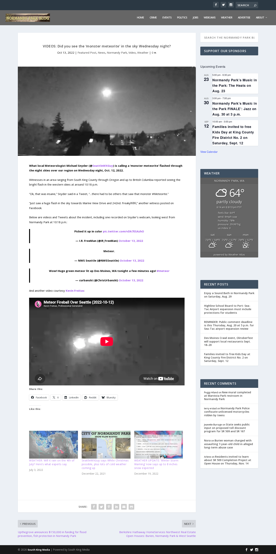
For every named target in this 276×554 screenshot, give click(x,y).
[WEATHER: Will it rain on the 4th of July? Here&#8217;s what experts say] (53, 445)
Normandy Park (117, 52)
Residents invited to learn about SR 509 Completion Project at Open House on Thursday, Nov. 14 (227, 460)
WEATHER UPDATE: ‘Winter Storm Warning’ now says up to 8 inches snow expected (156, 464)
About (260, 17)
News (101, 52)
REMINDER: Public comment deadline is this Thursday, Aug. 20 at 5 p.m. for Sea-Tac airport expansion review (229, 325)
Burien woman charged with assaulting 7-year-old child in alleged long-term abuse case (228, 444)
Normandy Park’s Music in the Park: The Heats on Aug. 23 (234, 85)
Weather (226, 17)
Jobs (195, 17)
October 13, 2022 (131, 241)
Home (140, 17)
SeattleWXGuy (102, 165)
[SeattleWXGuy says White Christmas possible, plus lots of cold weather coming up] (106, 445)
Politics (182, 17)
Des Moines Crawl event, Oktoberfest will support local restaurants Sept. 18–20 (228, 341)
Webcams (209, 17)
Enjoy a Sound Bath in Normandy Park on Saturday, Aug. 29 (229, 294)
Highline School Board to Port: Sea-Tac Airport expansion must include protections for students (227, 309)
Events (166, 17)
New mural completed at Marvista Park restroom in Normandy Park (227, 395)
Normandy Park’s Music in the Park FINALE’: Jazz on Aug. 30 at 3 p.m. (234, 109)
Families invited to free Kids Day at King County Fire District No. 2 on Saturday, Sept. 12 (227, 357)
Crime (153, 17)
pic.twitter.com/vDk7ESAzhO (123, 231)
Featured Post (87, 52)
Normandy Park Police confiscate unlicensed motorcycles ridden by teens (227, 411)
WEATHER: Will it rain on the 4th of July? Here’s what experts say (52, 462)
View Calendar (209, 152)
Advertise (244, 17)
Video (132, 52)
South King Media (39, 549)
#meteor (163, 271)
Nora (207, 440)
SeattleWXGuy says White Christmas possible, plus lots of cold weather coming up (105, 464)
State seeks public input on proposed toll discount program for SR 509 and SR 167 (227, 428)
